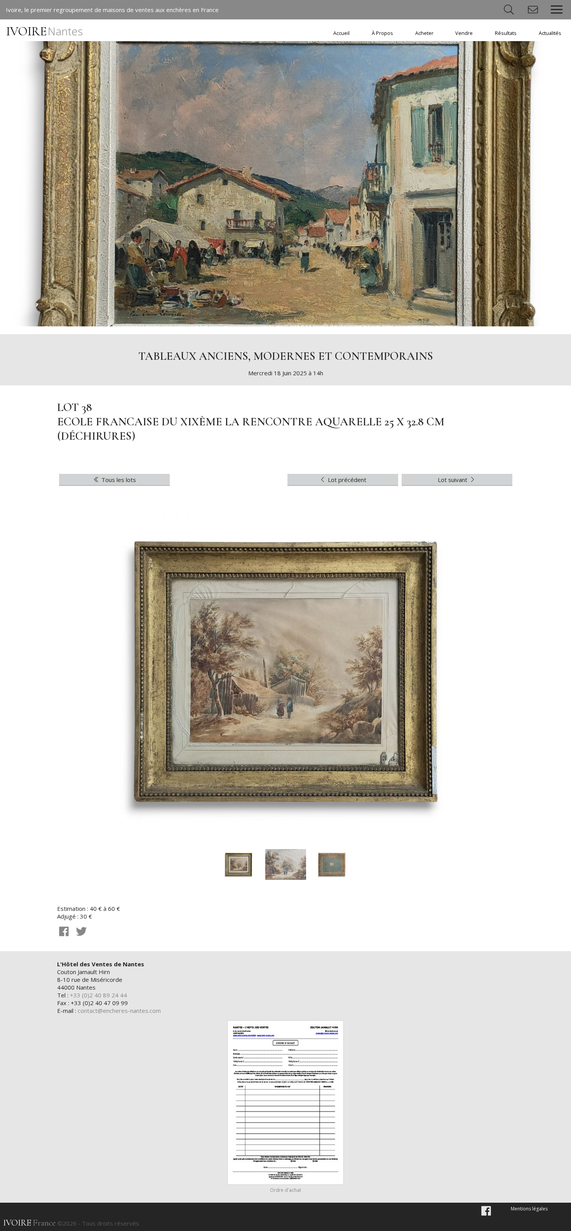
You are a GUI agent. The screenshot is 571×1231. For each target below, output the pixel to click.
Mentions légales (529, 1208)
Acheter (424, 33)
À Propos (382, 33)
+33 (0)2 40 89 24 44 (98, 995)
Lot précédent (346, 480)
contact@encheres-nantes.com (119, 1010)
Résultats (506, 33)
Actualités (550, 33)
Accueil (341, 33)
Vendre (464, 33)
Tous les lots (118, 480)
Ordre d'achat (285, 1190)
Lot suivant (453, 480)
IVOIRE (44, 31)
